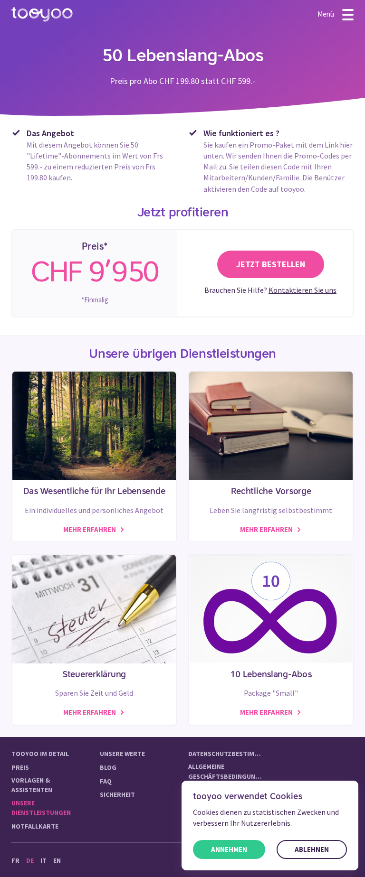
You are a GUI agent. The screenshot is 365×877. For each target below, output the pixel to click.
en (57, 860)
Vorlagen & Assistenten (31, 785)
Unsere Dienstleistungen (41, 808)
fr (15, 860)
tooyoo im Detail (40, 753)
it (43, 860)
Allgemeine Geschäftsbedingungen (226, 771)
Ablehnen (312, 849)
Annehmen (229, 849)
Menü (326, 13)
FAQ (106, 781)
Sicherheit (117, 794)
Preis (20, 767)
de (30, 860)
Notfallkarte (34, 826)
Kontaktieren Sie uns (302, 290)
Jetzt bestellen (270, 264)
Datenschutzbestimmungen (226, 753)
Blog (108, 767)
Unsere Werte (122, 753)
